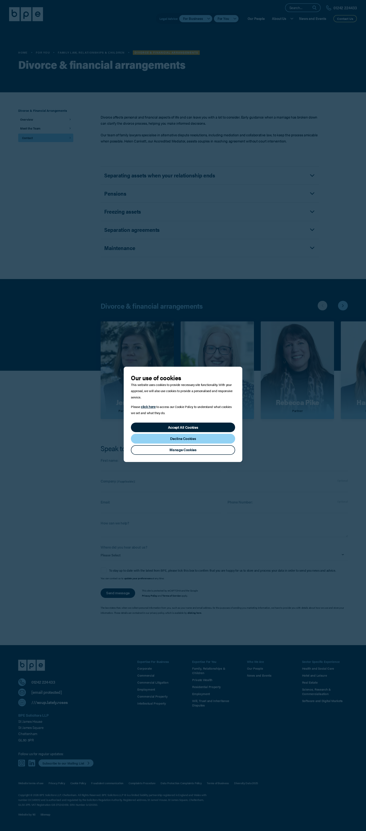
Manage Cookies (182, 449)
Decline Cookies (183, 438)
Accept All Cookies (183, 427)
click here (148, 406)
